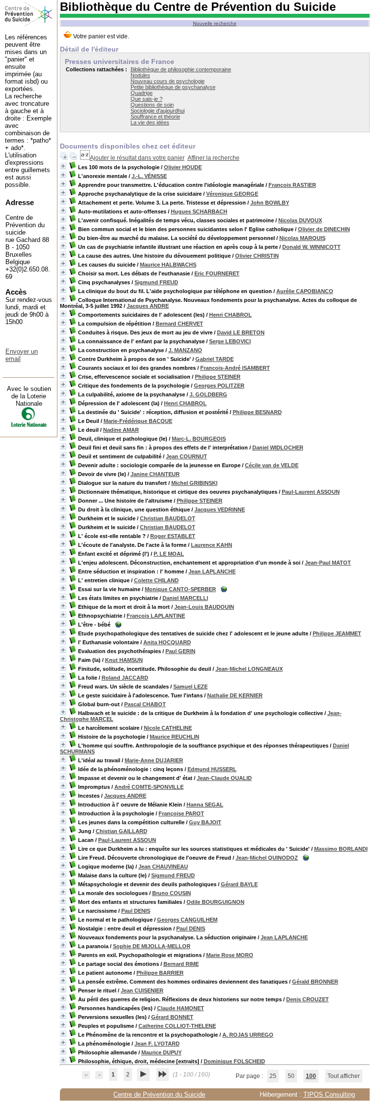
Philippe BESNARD (257, 412)
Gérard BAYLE (239, 884)
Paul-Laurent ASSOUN (311, 492)
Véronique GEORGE (232, 194)
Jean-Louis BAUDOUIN (204, 607)
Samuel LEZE (190, 686)
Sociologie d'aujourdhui (158, 111)
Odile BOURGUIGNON (215, 902)
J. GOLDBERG (208, 394)
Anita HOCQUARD (167, 642)
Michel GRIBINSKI (194, 483)
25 (272, 1076)
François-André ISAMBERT (235, 368)
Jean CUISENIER (142, 990)
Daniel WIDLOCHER (277, 447)
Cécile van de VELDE (271, 465)
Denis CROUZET (307, 999)
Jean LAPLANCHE (212, 571)
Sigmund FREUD (156, 282)
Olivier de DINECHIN (324, 229)
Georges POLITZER (219, 386)
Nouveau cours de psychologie (168, 81)
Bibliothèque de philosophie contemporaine (181, 69)
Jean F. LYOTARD (157, 1044)
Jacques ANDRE (148, 306)
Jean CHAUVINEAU (163, 866)
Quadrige (142, 93)
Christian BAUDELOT (167, 518)
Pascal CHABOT (145, 704)
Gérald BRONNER (315, 982)
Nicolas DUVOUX (300, 220)
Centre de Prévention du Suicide (159, 1094)
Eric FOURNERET (217, 273)
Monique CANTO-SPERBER (180, 589)
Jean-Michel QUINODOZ (267, 858)
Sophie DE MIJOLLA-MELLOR (151, 946)
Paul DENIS (135, 911)
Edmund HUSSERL (212, 769)
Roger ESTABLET (172, 536)
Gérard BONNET (172, 1017)
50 (291, 1076)
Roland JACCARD (125, 678)
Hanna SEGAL (205, 805)
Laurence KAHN (211, 545)
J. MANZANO (185, 350)
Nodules (140, 75)
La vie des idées (150, 122)
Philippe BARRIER (160, 973)
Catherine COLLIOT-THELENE (177, 1026)
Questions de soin (152, 105)
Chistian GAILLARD (121, 831)
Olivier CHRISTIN (257, 256)
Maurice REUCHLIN (174, 737)
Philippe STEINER (218, 377)
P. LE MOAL (169, 554)
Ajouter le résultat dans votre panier (137, 157)
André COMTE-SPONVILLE (149, 787)
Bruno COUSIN (171, 893)
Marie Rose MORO (229, 955)
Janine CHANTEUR (155, 474)
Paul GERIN (180, 651)
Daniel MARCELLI (185, 598)
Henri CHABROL (230, 315)
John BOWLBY (269, 203)
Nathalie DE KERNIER (235, 695)
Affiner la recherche (214, 157)
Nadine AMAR (121, 430)
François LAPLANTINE (156, 616)
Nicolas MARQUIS (302, 238)
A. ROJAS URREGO (247, 1035)
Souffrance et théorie (155, 117)
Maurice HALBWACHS (168, 265)
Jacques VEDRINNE (219, 509)
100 (311, 1076)
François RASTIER (292, 185)
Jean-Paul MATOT (328, 563)
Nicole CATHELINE (168, 728)
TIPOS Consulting (329, 1094)
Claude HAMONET (180, 1008)
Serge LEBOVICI (230, 341)
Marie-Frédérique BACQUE (138, 421)
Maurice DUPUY (161, 1052)
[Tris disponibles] (85, 157)
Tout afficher (343, 1076)
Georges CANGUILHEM (187, 920)
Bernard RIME (181, 964)
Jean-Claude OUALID (224, 778)
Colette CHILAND (156, 580)
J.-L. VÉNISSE (149, 176)
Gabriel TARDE (214, 359)
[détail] (63, 166)
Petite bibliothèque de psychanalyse (173, 87)
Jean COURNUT (186, 456)
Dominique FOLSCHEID (234, 1061)
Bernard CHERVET (179, 324)
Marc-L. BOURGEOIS (199, 439)
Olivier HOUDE (183, 167)
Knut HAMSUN (124, 660)
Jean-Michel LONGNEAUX (249, 669)
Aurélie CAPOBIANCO (304, 291)
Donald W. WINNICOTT (311, 247)
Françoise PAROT (181, 813)
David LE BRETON (241, 332)
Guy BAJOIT (205, 822)
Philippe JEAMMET (337, 633)
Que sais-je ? (146, 99)
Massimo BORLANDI (341, 849)
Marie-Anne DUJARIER (154, 760)
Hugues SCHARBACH (199, 211)
